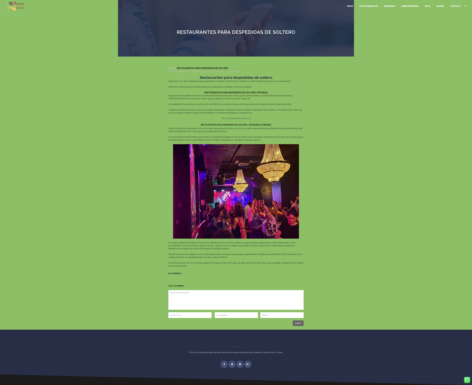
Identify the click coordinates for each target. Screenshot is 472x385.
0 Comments (217, 71)
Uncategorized (193, 71)
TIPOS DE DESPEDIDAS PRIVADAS (236, 118)
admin (206, 71)
